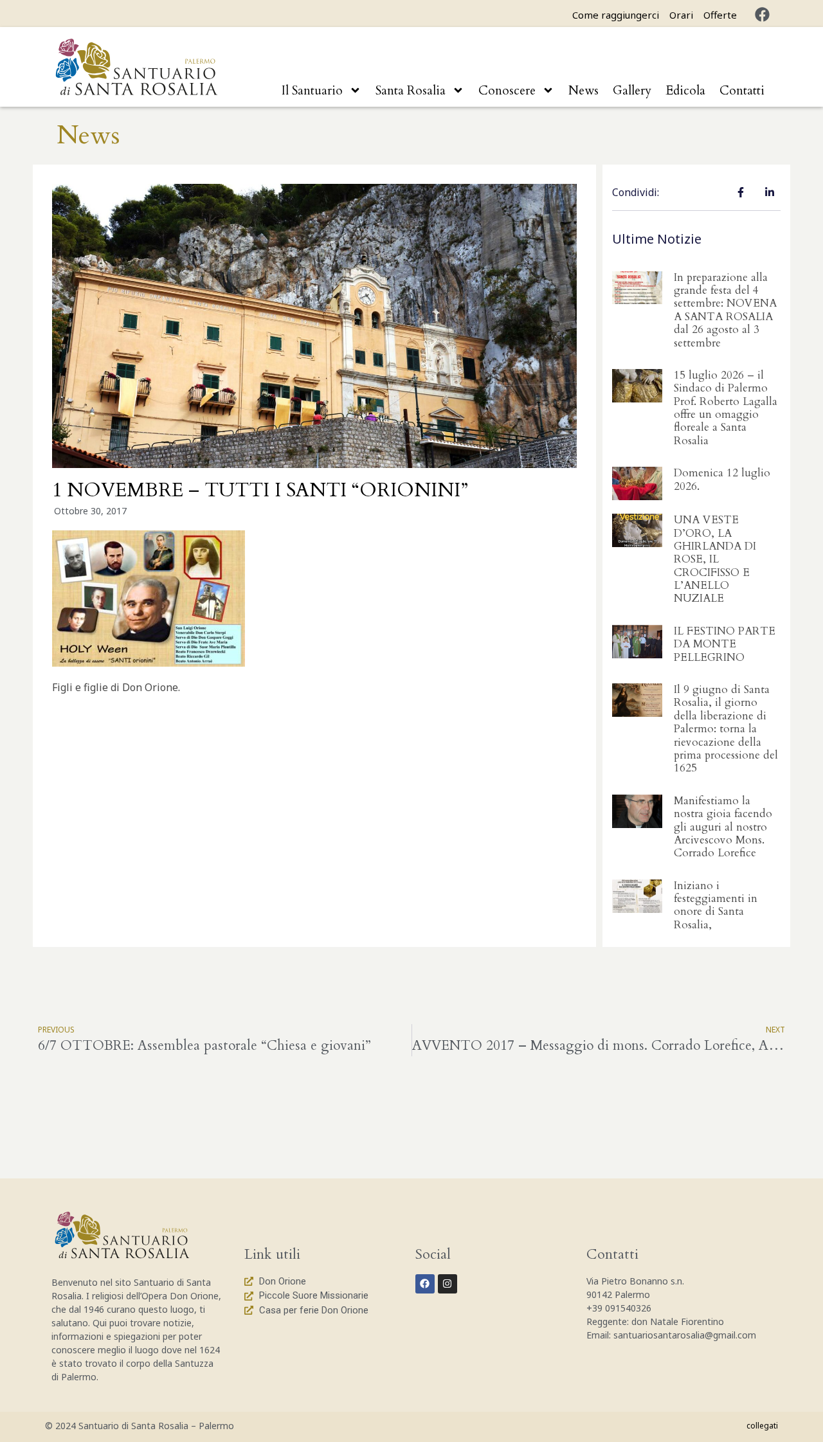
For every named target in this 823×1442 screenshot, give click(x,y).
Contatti (741, 90)
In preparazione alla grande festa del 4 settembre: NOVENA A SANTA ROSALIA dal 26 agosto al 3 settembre (725, 310)
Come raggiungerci (615, 14)
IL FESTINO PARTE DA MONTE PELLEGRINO (724, 644)
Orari (681, 14)
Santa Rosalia (410, 90)
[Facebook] (762, 14)
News (583, 90)
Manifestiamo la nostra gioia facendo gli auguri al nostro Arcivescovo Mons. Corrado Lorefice (723, 827)
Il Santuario (312, 90)
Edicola (685, 90)
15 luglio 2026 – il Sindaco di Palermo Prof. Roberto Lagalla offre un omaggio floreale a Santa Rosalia (725, 408)
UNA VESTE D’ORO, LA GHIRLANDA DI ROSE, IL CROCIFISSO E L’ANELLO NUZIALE (715, 559)
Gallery (632, 90)
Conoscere (507, 90)
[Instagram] (447, 1283)
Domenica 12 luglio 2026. (722, 479)
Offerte (720, 14)
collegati (762, 1425)
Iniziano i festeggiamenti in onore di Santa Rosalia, (715, 905)
